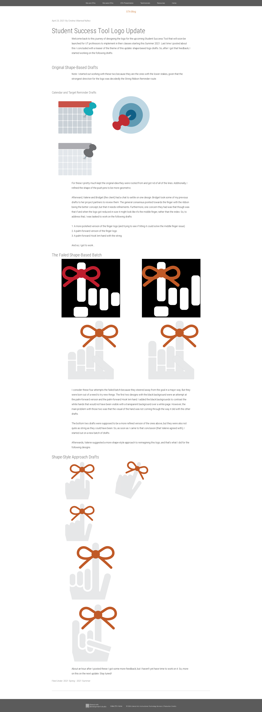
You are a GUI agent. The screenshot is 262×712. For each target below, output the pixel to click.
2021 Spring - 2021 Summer (76, 681)
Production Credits (170, 706)
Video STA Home (116, 706)
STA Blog (131, 11)
